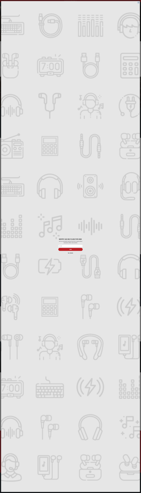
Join (70, 249)
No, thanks (70, 253)
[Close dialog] (138, 2)
